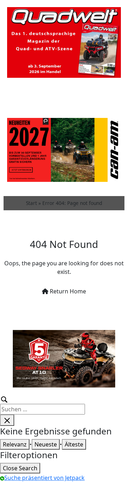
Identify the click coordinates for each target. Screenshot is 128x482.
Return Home (67, 291)
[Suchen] (42, 405)
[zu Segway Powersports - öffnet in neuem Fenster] (64, 359)
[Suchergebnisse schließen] (7, 420)
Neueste (45, 444)
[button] (13, 98)
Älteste (74, 444)
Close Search (20, 468)
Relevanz (15, 444)
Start (31, 203)
